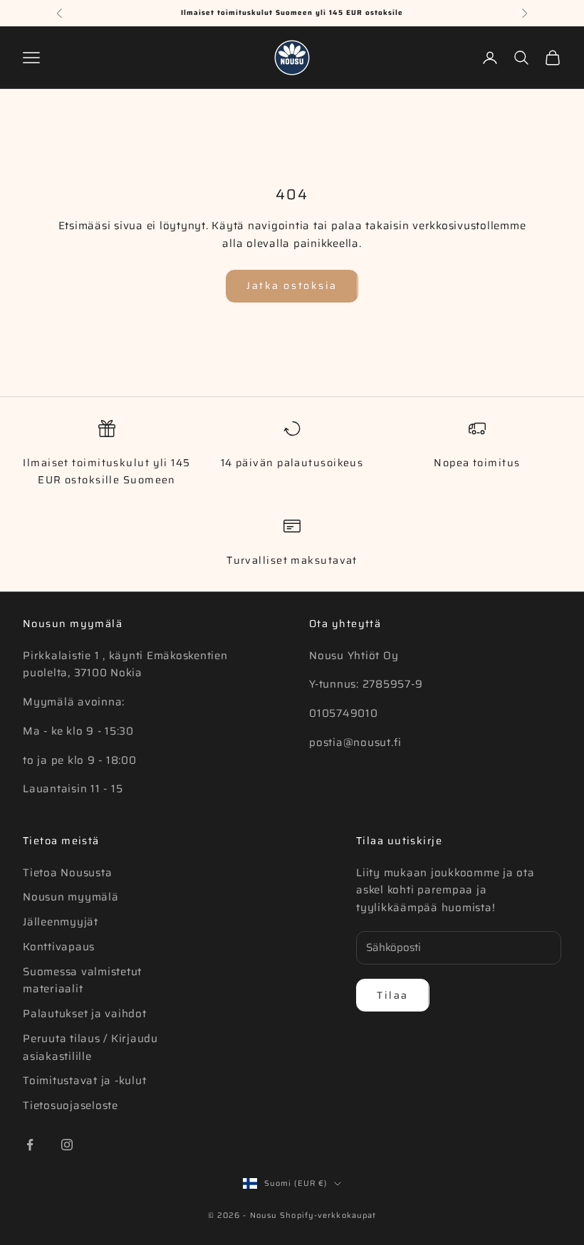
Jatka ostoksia (291, 285)
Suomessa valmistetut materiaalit (82, 980)
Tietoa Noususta (67, 872)
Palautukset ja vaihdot (85, 1013)
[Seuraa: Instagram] (67, 1145)
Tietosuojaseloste (70, 1105)
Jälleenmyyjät (60, 921)
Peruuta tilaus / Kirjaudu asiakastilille (90, 1047)
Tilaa (393, 995)
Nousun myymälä (71, 896)
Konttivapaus (59, 946)
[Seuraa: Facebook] (30, 1145)
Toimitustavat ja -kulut (84, 1080)
